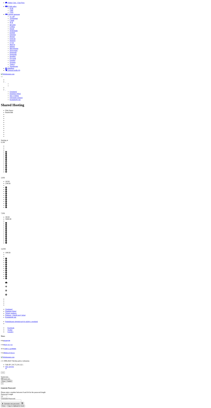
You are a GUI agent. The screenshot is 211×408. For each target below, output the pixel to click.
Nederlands (14, 31)
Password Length (7, 394)
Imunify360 (7, 340)
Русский (13, 58)
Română (12, 56)
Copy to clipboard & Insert (16, 406)
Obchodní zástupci (16, 98)
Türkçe (12, 64)
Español (12, 60)
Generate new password (11, 403)
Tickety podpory (11, 313)
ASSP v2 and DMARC (10, 348)
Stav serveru (9, 367)
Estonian (13, 35)
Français (12, 39)
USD (11, 12)
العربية (12, 16)
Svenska (12, 62)
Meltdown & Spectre (9, 352)
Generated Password (8, 399)
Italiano (12, 46)
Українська (14, 66)
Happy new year (8, 344)
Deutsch (12, 41)
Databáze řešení (15, 94)
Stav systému (14, 96)
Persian (12, 37)
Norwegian (13, 50)
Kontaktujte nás (15, 100)
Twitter (9, 330)
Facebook (10, 328)
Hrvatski (13, 25)
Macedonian (14, 48)
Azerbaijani (14, 18)
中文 (11, 22)
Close (3, 381)
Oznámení (13, 92)
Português (13, 52)
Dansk (12, 29)
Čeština (12, 27)
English (12, 33)
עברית (12, 43)
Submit (9, 381)
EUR (11, 8)
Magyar (12, 44)
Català (12, 20)
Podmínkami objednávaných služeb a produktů (21, 322)
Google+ (10, 332)
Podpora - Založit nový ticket (15, 315)
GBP (11, 10)
